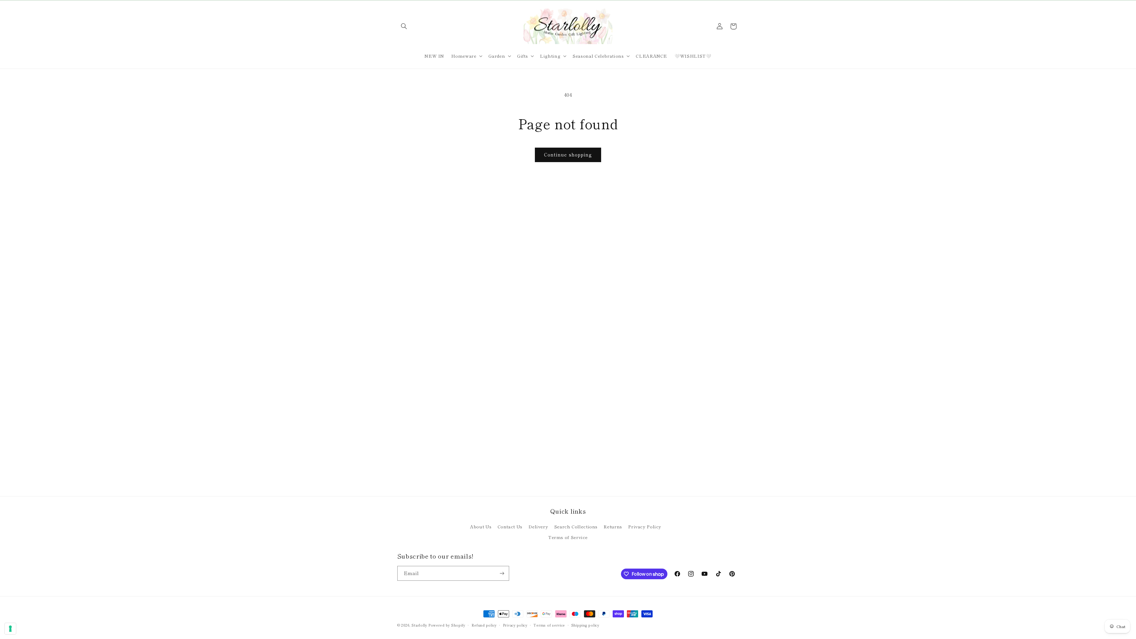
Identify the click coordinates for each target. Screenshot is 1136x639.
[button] (404, 26)
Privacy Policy (644, 526)
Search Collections (576, 526)
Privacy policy (515, 625)
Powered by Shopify (446, 625)
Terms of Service (568, 537)
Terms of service (549, 625)
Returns (613, 526)
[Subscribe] (502, 573)
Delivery (538, 526)
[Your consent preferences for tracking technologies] (10, 628)
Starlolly (419, 625)
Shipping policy (585, 625)
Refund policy (484, 625)
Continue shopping (568, 154)
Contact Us (510, 526)
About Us (480, 526)
